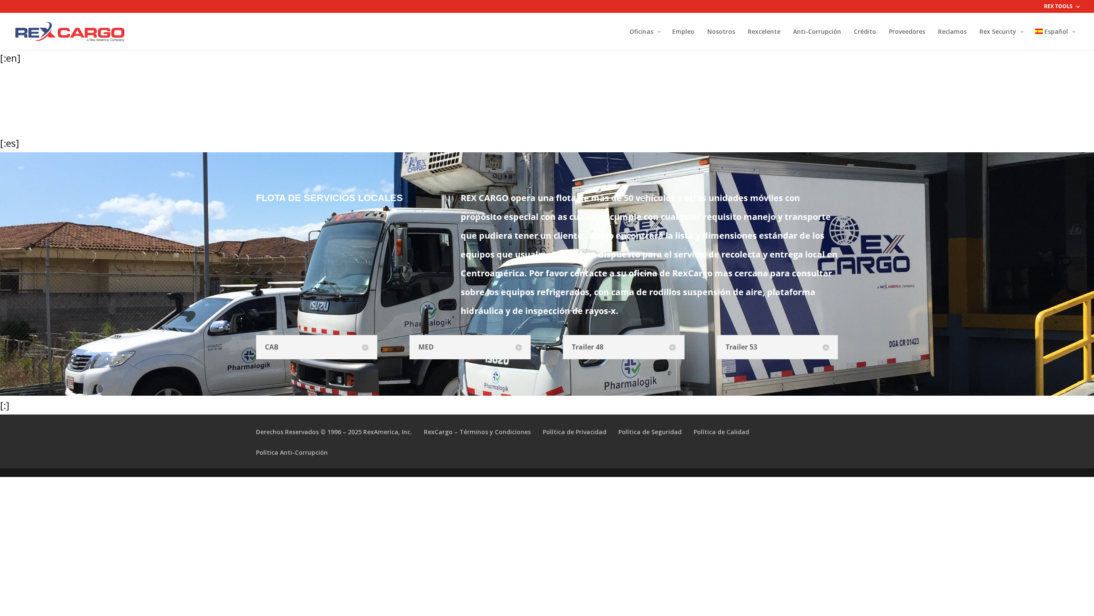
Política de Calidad (721, 432)
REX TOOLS (1058, 7)
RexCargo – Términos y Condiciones (477, 432)
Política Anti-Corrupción (292, 452)
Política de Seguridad (650, 432)
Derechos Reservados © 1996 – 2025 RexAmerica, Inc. (334, 432)
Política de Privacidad (574, 432)
